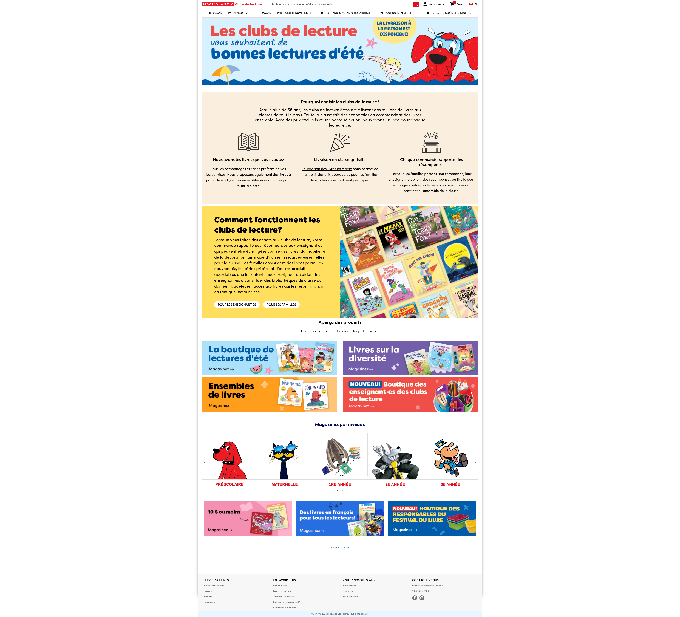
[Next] (475, 462)
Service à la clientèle (214, 585)
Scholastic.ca (349, 585)
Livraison (208, 591)
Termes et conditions (283, 596)
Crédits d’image (340, 547)
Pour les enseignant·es (237, 304)
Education (348, 591)
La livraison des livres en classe (327, 168)
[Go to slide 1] (337, 491)
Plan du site (209, 602)
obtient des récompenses (430, 179)
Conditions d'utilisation (284, 607)
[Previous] (204, 462)
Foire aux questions (282, 591)
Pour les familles (281, 304)
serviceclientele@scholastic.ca (427, 585)
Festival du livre (350, 596)
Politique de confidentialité (286, 602)
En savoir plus (280, 585)
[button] (228, 13)
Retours (208, 596)
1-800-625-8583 (420, 591)
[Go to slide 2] (342, 491)
